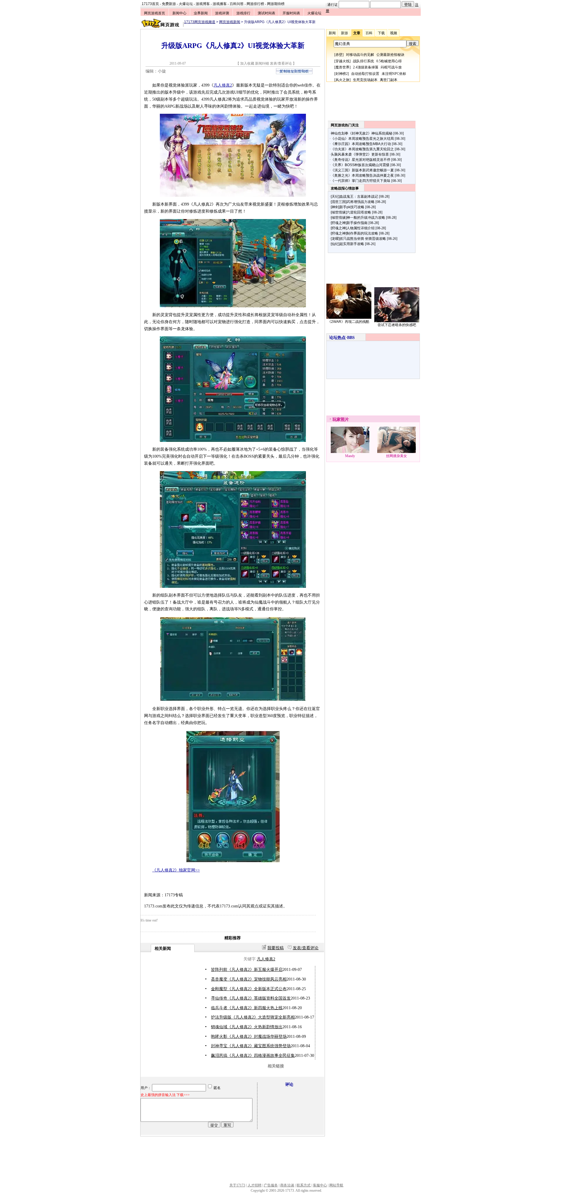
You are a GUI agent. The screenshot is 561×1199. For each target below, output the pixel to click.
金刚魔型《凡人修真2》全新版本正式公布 (249, 989)
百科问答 (237, 4)
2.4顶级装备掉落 (365, 67)
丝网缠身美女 (396, 456)
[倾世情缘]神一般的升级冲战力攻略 (358, 218)
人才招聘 (254, 1185)
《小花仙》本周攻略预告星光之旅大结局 (362, 139)
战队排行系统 (363, 61)
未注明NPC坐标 (394, 74)
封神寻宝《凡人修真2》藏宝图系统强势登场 (251, 1046)
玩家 (337, 419)
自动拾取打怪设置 (365, 74)
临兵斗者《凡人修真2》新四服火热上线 (247, 1008)
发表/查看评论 (281, 63)
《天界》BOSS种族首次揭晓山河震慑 (360, 165)
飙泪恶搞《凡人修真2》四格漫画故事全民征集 (253, 1055)
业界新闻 (201, 13)
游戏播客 (220, 4)
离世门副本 (388, 80)
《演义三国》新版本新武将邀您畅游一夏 (362, 170)
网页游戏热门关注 (345, 125)
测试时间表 (266, 13)
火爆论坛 (186, 4)
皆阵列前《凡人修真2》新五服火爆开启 (247, 969)
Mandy (350, 456)
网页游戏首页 (154, 13)
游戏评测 (222, 13)
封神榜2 (341, 74)
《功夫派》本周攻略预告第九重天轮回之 (362, 149)
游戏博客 (203, 4)
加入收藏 (247, 63)
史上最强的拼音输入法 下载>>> (165, 1095)
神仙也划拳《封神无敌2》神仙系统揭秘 (361, 133)
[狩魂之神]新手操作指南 (349, 223)
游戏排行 (243, 13)
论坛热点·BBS (342, 337)
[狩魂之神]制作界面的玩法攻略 (354, 233)
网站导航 (336, 1185)
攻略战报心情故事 (345, 188)
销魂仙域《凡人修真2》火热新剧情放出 (247, 1027)
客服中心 (320, 1185)
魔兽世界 (342, 67)
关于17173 (237, 1185)
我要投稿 (275, 948)
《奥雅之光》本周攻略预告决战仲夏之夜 (362, 175)
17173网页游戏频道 (199, 22)
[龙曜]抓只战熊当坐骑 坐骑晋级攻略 (358, 239)
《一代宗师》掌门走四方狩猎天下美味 (360, 181)
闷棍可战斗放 (391, 67)
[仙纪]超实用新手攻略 (347, 244)
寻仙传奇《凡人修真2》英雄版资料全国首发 (251, 998)
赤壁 (338, 55)
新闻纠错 (262, 63)
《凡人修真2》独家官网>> (176, 870)
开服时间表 (291, 13)
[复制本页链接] (294, 73)
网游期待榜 (276, 4)
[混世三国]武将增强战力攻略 (353, 202)
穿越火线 (342, 61)
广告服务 (271, 1185)
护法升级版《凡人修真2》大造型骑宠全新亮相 (253, 1017)
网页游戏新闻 (229, 22)
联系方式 (304, 1185)
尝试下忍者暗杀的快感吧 (397, 325)
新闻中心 (179, 13)
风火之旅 (342, 80)
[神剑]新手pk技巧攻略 (347, 207)
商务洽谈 (287, 1185)
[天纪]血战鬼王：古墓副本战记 (354, 196)
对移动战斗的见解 (360, 55)
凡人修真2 (223, 85)
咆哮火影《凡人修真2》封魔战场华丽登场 (249, 1036)
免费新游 (169, 4)
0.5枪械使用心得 (389, 61)
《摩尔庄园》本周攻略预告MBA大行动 (361, 144)
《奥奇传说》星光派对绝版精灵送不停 (360, 160)
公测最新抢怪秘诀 (390, 55)
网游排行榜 (255, 4)
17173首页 (150, 4)
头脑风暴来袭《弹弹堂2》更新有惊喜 (360, 154)
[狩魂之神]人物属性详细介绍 (353, 228)
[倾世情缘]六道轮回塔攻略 (351, 212)
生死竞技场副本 (365, 80)
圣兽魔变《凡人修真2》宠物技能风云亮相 (249, 979)
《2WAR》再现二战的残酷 (348, 322)
